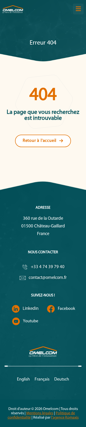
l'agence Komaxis (65, 418)
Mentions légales (39, 413)
